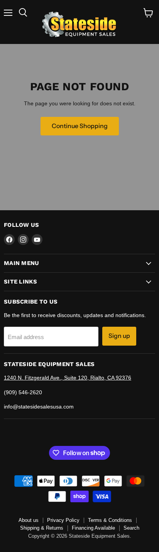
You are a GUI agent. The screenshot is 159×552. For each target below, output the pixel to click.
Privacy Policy (63, 520)
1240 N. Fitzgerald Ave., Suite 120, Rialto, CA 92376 (67, 378)
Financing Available (93, 528)
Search (131, 528)
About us (29, 520)
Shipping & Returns (41, 528)
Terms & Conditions (110, 520)
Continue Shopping (80, 126)
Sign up (119, 335)
